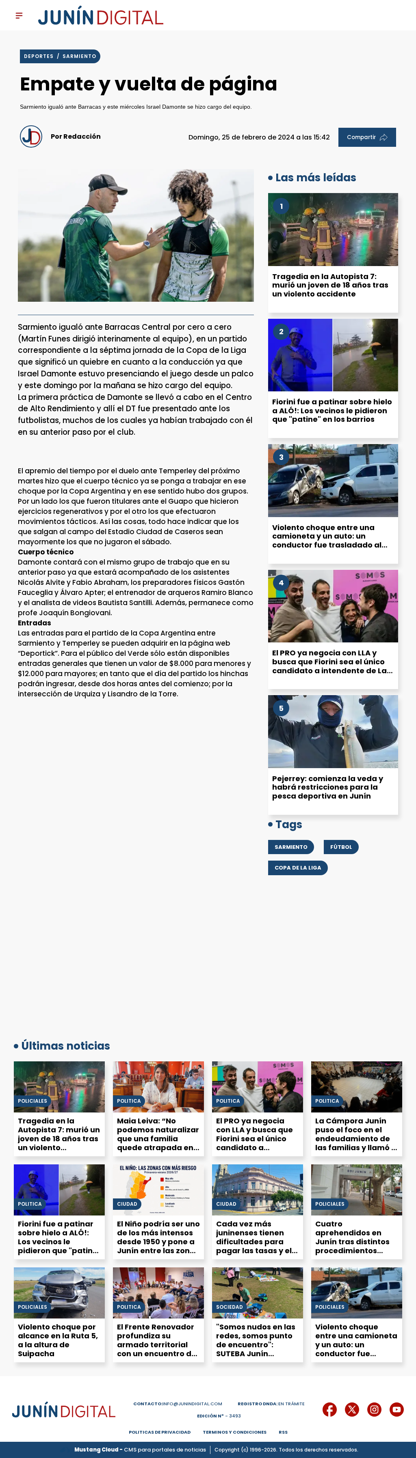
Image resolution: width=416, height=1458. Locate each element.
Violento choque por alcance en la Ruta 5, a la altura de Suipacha (58, 1340)
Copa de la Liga (298, 868)
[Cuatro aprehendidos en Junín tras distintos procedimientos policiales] (356, 1189)
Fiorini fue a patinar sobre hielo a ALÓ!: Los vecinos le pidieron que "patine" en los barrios (332, 410)
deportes (39, 56)
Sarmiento (79, 56)
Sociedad (229, 1307)
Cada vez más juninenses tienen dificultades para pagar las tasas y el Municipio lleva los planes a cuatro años (257, 1246)
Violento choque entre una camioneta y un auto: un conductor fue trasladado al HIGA (326, 540)
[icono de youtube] (397, 1409)
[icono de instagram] (374, 1409)
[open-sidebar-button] (19, 15)
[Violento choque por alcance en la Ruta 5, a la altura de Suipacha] (59, 1292)
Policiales (32, 1101)
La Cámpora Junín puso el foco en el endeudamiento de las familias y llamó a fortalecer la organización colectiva (355, 1147)
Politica (129, 1101)
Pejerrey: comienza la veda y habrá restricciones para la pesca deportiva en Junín (327, 787)
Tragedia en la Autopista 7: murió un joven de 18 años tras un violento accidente (330, 285)
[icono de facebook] (330, 1409)
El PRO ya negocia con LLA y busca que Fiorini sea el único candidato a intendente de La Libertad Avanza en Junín (329, 666)
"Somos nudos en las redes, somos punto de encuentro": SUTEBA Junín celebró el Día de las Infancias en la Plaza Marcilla (256, 1353)
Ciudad (127, 1204)
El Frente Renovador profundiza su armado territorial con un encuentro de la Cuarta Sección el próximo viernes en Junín (156, 1353)
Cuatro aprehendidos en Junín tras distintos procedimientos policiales (352, 1242)
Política (327, 1101)
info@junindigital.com (177, 1403)
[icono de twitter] (352, 1409)
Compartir (361, 137)
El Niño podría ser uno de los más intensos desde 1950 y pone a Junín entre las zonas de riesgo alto (158, 1242)
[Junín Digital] (100, 15)
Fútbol (341, 847)
